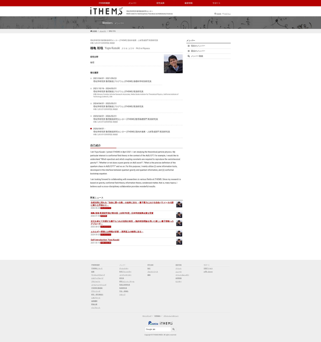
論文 (148, 268)
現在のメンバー (198, 46)
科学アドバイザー (125, 272)
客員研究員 (123, 288)
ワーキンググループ (98, 275)
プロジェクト (95, 281)
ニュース (179, 272)
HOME (94, 31)
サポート (217, 3)
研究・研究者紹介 (97, 294)
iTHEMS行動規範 (97, 288)
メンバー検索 (197, 56)
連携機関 (94, 301)
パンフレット (95, 307)
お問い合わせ (208, 272)
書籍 (148, 275)
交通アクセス (208, 268)
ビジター (179, 281)
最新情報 (189, 3)
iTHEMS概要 (104, 3)
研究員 (121, 278)
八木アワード (95, 298)
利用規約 (157, 316)
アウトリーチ (95, 291)
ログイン (227, 14)
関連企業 (94, 304)
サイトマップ (146, 316)
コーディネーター (125, 275)
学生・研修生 (123, 291)
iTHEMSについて (97, 268)
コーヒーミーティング (98, 285)
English (219, 14)
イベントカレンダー (182, 275)
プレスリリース (152, 272)
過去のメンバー (198, 51)
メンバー (132, 3)
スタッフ (122, 294)
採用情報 (179, 278)
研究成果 (160, 3)
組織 (92, 272)
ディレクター (123, 268)
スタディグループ (97, 278)
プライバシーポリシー (171, 316)
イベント (179, 268)
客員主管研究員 (124, 285)
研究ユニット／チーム (126, 281)
